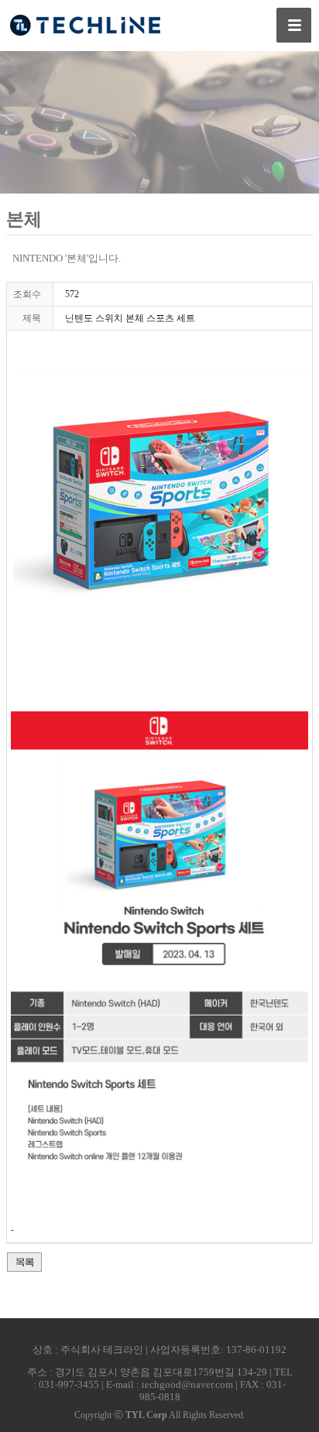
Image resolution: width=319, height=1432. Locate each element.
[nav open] (293, 25)
